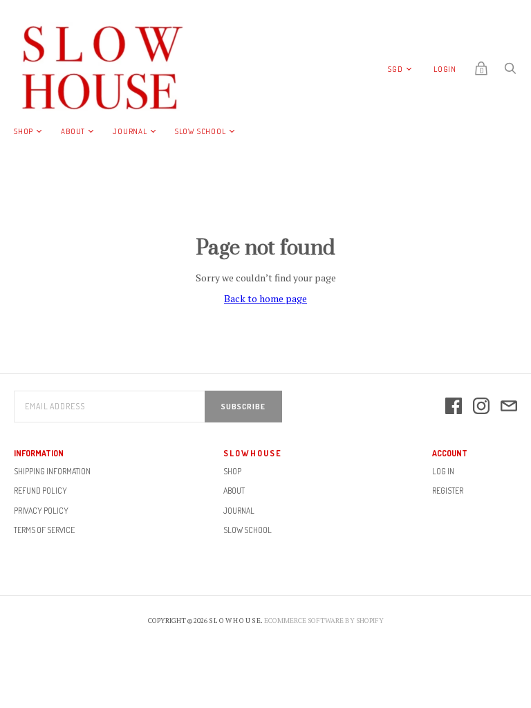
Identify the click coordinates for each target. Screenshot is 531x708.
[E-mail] (509, 407)
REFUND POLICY (40, 490)
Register (447, 490)
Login (445, 69)
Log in (443, 471)
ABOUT (73, 131)
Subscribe (243, 406)
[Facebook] (453, 407)
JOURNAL (130, 131)
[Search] (510, 71)
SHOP (23, 131)
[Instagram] (481, 407)
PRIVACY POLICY (41, 510)
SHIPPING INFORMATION (52, 471)
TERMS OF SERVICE (44, 530)
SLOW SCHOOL (200, 131)
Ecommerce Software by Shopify (324, 620)
